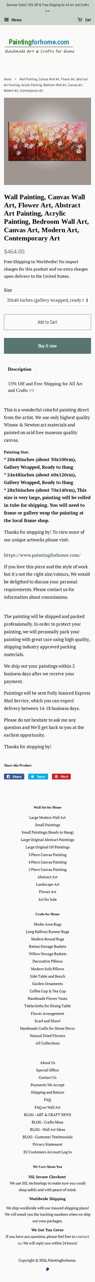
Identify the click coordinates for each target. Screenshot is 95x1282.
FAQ (47, 1099)
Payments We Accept (47, 1084)
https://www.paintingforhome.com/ (42, 555)
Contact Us (47, 1077)
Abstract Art (47, 876)
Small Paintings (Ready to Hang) (48, 832)
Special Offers (47, 1069)
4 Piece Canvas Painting (47, 862)
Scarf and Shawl (47, 1020)
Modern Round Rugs (47, 938)
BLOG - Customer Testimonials (48, 1136)
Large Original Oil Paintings (48, 846)
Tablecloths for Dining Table (47, 1005)
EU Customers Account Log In (47, 1151)
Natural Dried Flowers (47, 1035)
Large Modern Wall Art (47, 817)
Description (19, 369)
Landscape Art (47, 884)
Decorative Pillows (47, 961)
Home (7, 79)
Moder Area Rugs (47, 924)
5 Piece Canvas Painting (47, 869)
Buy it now (47, 346)
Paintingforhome (61, 1260)
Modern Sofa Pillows (47, 968)
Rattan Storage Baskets (47, 946)
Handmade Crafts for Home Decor (47, 1028)
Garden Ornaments (47, 983)
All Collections (48, 1043)
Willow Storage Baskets (47, 953)
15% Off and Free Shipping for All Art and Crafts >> (45, 387)
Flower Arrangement (47, 1013)
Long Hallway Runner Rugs (47, 931)
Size (8, 290)
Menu (16, 19)
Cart (87, 19)
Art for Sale (47, 899)
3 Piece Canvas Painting (47, 854)
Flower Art (47, 891)
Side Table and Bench (47, 976)
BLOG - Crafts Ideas (47, 1122)
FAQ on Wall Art (47, 1107)
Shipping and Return (47, 1092)
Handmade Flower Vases (47, 998)
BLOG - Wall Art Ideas (47, 1129)
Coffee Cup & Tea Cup (48, 990)
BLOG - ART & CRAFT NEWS (47, 1114)
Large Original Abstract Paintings (47, 839)
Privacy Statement (47, 1144)
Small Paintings (47, 824)
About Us (47, 1062)
